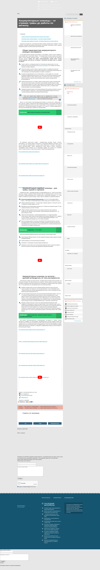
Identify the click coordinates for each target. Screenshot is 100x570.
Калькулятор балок (70, 312)
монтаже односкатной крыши (41, 65)
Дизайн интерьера (68, 280)
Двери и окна (69, 155)
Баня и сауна (69, 268)
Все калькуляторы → (78, 320)
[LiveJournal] (32, 402)
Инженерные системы (71, 131)
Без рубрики (67, 250)
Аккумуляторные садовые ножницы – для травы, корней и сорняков (36, 39)
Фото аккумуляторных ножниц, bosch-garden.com (29, 151)
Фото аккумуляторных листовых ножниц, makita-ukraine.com (31, 353)
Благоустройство (70, 143)
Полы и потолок (70, 179)
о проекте (55, 1)
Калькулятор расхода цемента (72, 308)
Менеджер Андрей (28, 395)
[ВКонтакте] (27, 402)
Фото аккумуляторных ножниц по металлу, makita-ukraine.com (32, 329)
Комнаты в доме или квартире (72, 191)
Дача (68, 93)
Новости (68, 283)
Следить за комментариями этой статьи (27, 486)
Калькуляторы (57, 497)
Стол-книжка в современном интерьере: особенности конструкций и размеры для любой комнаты (51, 533)
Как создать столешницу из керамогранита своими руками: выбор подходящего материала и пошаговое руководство (52, 525)
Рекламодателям (44, 1)
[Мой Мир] (31, 402)
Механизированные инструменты (48, 406)
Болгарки (21, 408)
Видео (68, 238)
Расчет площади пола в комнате (72, 306)
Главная (21, 406)
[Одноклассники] (28, 402)
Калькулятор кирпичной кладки (72, 316)
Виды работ (69, 214)
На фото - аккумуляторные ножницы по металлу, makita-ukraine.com (33, 341)
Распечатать (25, 397)
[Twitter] (30, 402)
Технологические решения (72, 167)
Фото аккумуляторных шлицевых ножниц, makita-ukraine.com (32, 365)
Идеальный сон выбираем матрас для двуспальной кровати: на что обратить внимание (51, 541)
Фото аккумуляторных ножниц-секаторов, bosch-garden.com (31, 175)
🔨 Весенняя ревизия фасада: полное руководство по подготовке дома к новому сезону (51, 515)
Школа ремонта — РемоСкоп (25, 6)
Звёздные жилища (68, 265)
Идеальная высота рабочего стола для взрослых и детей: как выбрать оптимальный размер (52, 537)
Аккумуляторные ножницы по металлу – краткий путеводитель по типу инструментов (39, 41)
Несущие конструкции (71, 226)
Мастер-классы (46, 497)
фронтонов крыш (32, 98)
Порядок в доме (68, 295)
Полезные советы (68, 128)
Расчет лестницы (70, 314)
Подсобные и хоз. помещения (72, 253)
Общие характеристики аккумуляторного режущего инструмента (35, 36)
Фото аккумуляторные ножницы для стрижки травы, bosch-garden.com (34, 163)
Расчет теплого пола (70, 310)
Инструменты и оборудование (31, 406)
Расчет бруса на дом (70, 318)
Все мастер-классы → (78, 81)
